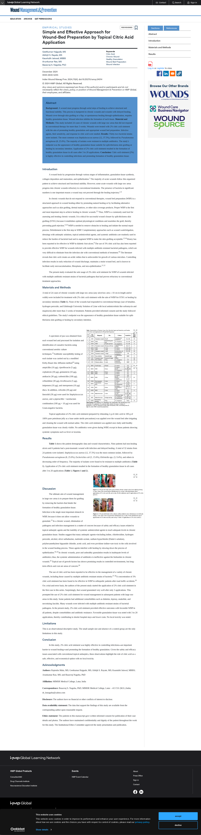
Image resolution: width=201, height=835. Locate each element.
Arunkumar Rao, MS (52, 61)
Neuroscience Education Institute (23, 785)
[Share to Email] (172, 73)
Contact (136, 784)
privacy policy (142, 822)
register (160, 68)
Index (44, 79)
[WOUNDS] (169, 95)
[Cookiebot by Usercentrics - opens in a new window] (18, 830)
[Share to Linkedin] (166, 73)
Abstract (152, 33)
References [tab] (171, 28)
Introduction (154, 40)
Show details (42, 829)
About (135, 771)
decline (178, 825)
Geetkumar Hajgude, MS (54, 51)
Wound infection (113, 64)
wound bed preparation (116, 61)
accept (178, 816)
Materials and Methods (159, 47)
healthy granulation (114, 59)
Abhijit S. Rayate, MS (52, 54)
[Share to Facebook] (159, 73)
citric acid (110, 54)
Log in (151, 68)
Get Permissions (43, 18)
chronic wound (112, 56)
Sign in (136, 780)
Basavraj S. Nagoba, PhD (54, 64)
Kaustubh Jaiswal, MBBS (54, 58)
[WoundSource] (169, 122)
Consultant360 (16, 776)
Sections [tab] (155, 28)
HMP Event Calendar (80, 776)
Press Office (138, 775)
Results (152, 54)
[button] (179, 73)
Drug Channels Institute (19, 781)
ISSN (44, 74)
